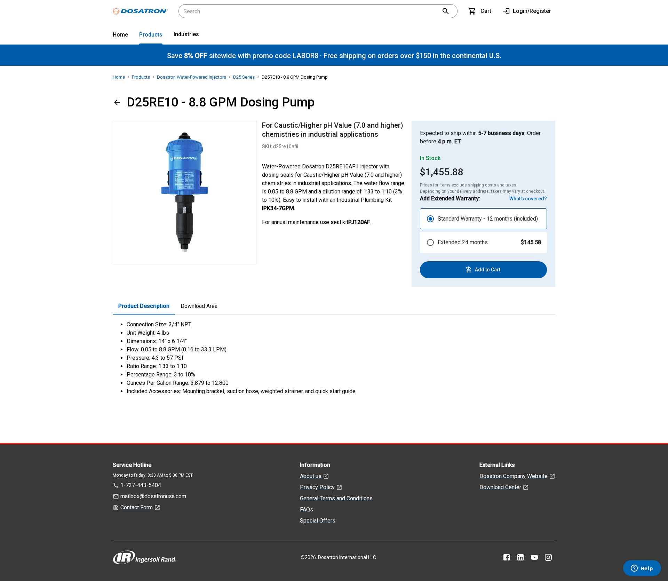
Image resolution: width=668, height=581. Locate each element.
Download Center (500, 487)
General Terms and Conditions (336, 498)
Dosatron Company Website (513, 476)
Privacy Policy (317, 487)
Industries (186, 34)
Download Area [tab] (199, 306)
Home (120, 34)
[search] (446, 11)
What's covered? (528, 198)
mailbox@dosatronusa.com (153, 496)
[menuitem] (120, 36)
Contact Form (136, 507)
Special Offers (317, 520)
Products (150, 34)
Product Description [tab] (143, 306)
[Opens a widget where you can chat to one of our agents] (642, 569)
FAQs (306, 509)
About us (310, 476)
